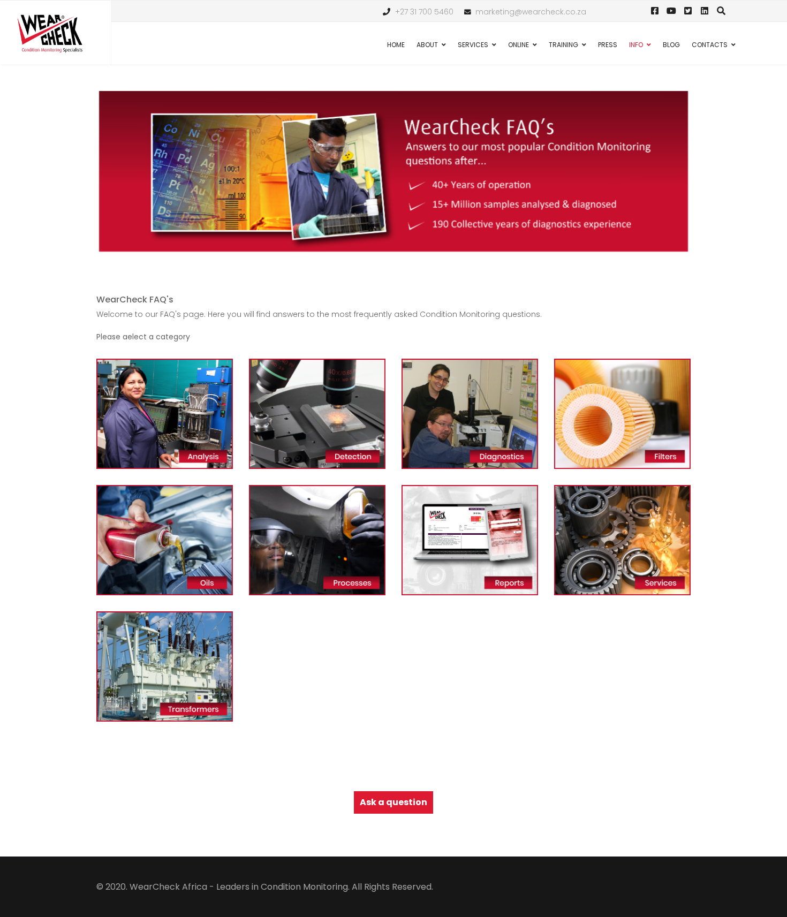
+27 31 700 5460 (424, 11)
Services (473, 44)
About (427, 44)
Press (607, 44)
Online (518, 44)
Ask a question (393, 802)
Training (563, 44)
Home (396, 44)
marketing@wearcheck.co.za (530, 11)
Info (636, 44)
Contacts (710, 44)
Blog (671, 44)
